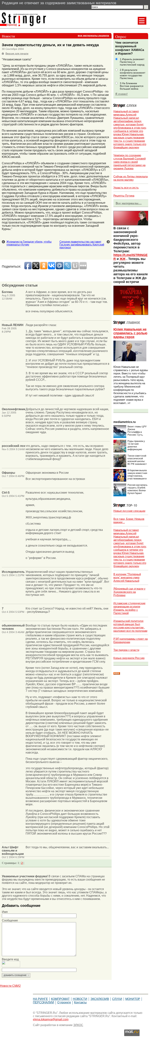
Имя (5, 911)
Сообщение (10, 920)
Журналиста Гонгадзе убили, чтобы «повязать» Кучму (29, 243)
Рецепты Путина (123, 195)
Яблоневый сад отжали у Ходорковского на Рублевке (129, 592)
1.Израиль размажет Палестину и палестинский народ (132, 62)
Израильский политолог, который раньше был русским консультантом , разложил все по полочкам (130, 625)
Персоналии (43, 1002)
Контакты (80, 1002)
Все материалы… (129, 203)
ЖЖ (122, 259)
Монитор (132, 998)
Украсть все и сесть (126, 187)
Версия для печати (16, 53)
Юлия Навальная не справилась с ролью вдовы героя (130, 333)
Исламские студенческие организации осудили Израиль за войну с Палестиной (129, 608)
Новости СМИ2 (10, 985)
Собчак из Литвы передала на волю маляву (130, 178)
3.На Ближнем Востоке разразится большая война (131, 86)
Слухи (117, 998)
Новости (80, 998)
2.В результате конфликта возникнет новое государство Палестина (132, 74)
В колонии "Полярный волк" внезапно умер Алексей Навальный (127, 577)
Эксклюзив (99, 998)
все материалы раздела (93, 35)
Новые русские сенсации (129, 510)
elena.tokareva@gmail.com (50, 1019)
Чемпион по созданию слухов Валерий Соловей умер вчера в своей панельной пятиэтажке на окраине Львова (129, 162)
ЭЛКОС (78, 1025)
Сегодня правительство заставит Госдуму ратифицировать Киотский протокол (81, 244)
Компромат (60, 998)
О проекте (64, 1002)
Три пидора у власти (126, 649)
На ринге (40, 998)
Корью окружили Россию (129, 658)
